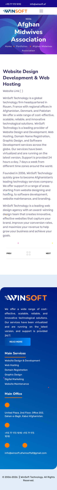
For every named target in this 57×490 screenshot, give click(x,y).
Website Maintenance (17, 383)
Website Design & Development (22, 360)
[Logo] (15, 11)
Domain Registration (16, 369)
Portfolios (22, 46)
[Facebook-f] (6, 459)
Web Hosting (12, 365)
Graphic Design (13, 374)
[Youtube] (30, 459)
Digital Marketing (14, 379)
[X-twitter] (18, 459)
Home (8, 46)
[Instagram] (12, 459)
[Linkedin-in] (24, 459)
